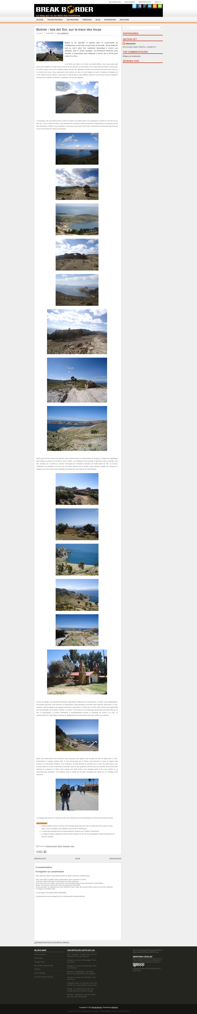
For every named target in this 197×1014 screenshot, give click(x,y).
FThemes (78, 1011)
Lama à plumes (40, 954)
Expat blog (38, 958)
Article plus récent (40, 858)
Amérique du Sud (51, 846)
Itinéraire (87, 20)
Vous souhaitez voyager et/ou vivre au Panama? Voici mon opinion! (82, 955)
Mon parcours (145, 2)
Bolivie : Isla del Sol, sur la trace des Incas (68, 29)
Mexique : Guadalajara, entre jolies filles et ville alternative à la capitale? (81, 973)
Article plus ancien (115, 858)
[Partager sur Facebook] (45, 851)
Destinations (73, 20)
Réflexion (124, 20)
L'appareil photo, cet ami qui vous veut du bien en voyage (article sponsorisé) (82, 984)
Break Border (97, 1007)
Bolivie (60, 846)
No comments (63, 33)
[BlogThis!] (40, 851)
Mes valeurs (130, 2)
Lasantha (95, 1011)
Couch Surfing (39, 973)
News (72, 846)
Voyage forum (39, 962)
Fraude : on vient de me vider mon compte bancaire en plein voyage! (80, 990)
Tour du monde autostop (43, 977)
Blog (98, 20)
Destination (66, 846)
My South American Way (43, 966)
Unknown (130, 44)
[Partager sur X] (42, 851)
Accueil (39, 20)
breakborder (136, 56)
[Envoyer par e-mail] (37, 851)
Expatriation (110, 20)
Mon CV (158, 2)
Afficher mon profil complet (139, 47)
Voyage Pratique (55, 20)
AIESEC (37, 969)
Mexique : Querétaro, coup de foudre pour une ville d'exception (81, 996)
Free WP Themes (123, 1011)
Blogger (115, 1007)
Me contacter (115, 2)
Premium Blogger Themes (108, 1011)
